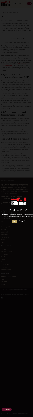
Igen (14, 221)
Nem (22, 221)
